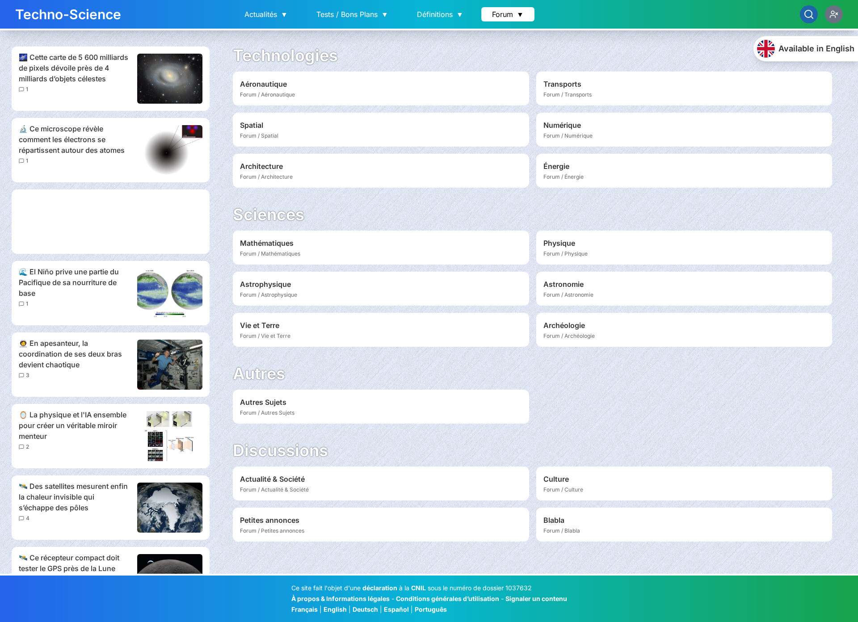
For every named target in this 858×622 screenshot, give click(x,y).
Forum (508, 14)
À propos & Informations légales (340, 598)
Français (304, 609)
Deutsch (365, 609)
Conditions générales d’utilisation (447, 598)
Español (396, 609)
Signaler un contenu (536, 598)
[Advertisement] (111, 221)
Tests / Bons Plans (352, 14)
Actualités (266, 14)
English (335, 609)
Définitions (440, 14)
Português (431, 609)
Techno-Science (68, 14)
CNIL (418, 588)
